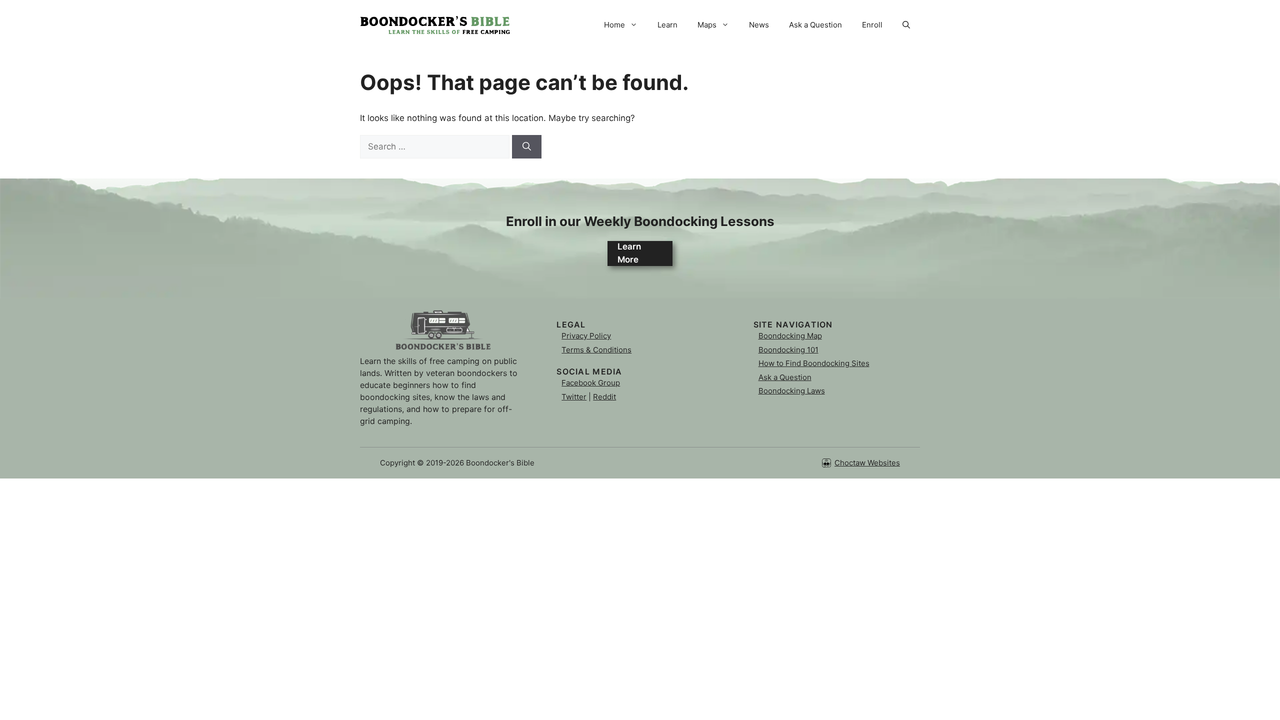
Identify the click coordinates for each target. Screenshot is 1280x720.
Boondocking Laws (791, 391)
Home (614, 25)
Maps (707, 25)
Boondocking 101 (788, 349)
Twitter (574, 397)
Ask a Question (815, 25)
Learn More (629, 253)
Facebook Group (591, 383)
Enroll (872, 25)
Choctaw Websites (867, 463)
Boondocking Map (790, 335)
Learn (668, 25)
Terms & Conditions (597, 349)
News (759, 25)
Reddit (604, 397)
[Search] (527, 147)
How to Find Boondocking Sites (814, 363)
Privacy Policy (586, 335)
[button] (906, 25)
